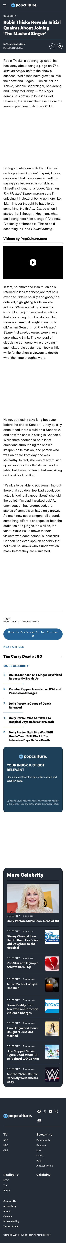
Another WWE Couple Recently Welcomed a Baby (22, 1077)
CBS (5, 1150)
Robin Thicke (10, 621)
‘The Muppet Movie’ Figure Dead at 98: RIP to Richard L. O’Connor (23, 1055)
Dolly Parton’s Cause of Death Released (30, 705)
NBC (5, 1145)
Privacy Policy (51, 803)
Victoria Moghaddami (15, 44)
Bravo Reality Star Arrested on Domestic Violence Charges (22, 1009)
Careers (7, 1216)
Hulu (39, 1160)
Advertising (9, 1206)
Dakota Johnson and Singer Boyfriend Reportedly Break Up (35, 676)
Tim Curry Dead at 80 (22, 656)
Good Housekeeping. (37, 228)
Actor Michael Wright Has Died (22, 986)
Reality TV (11, 1174)
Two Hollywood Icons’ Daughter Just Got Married (22, 1031)
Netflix (39, 1155)
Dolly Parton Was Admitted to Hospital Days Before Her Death (31, 719)
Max (38, 1150)
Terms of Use (18, 803)
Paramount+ (43, 1140)
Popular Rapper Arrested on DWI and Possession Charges (35, 691)
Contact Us (9, 1201)
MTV (6, 1180)
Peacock (41, 1145)
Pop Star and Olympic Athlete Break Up (22, 965)
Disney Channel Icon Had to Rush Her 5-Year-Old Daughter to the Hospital (24, 941)
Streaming (44, 1134)
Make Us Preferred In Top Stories (33, 632)
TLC (5, 1185)
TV (5, 1134)
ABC (5, 1140)
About (6, 1211)
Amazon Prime (44, 1165)
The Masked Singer (29, 621)
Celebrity (10, 15)
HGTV (6, 1190)
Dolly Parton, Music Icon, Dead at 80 (33, 921)
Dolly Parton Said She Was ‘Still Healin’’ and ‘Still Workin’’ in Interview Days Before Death (31, 736)
